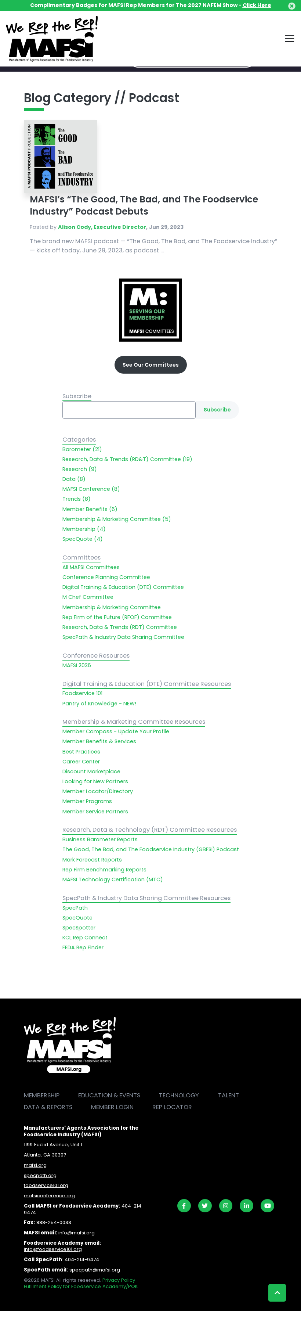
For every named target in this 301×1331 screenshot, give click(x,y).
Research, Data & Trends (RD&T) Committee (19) (127, 459)
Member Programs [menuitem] (87, 801)
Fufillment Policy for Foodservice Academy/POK (81, 1286)
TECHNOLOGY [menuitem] (179, 1095)
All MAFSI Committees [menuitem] (91, 567)
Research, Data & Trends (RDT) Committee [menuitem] (119, 627)
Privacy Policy (118, 1280)
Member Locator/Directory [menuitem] (97, 791)
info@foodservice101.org (53, 1249)
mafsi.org (35, 1165)
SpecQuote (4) (82, 539)
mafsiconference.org (49, 1195)
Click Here (257, 5)
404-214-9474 (82, 1259)
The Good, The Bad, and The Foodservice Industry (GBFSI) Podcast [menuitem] (150, 849)
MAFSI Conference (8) (91, 489)
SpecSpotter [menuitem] (78, 927)
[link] (184, 1206)
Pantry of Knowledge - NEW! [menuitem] (99, 703)
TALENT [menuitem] (228, 1095)
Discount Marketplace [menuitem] (91, 771)
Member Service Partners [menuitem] (95, 811)
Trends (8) (76, 499)
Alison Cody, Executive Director (102, 227)
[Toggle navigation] (289, 38)
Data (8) (74, 479)
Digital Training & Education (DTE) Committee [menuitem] (123, 587)
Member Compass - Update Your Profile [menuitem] (115, 731)
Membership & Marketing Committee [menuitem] (111, 607)
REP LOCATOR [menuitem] (172, 1107)
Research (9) (79, 469)
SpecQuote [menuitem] (77, 917)
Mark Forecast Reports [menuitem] (92, 859)
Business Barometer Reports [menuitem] (100, 839)
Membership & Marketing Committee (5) (116, 519)
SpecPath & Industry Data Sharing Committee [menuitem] (123, 637)
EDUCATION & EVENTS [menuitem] (109, 1095)
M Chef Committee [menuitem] (87, 597)
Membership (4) (84, 529)
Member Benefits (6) (89, 509)
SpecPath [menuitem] (75, 907)
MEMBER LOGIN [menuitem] (112, 1107)
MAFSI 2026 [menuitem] (76, 665)
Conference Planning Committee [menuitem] (106, 577)
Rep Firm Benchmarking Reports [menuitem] (104, 869)
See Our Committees (151, 364)
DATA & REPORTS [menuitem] (48, 1107)
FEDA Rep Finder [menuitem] (83, 947)
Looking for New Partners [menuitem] (95, 781)
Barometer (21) (82, 449)
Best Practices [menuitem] (81, 751)
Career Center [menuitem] (81, 761)
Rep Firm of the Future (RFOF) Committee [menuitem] (117, 617)
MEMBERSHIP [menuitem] (41, 1095)
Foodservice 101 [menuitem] (82, 693)
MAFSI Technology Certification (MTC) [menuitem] (112, 879)
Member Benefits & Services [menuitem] (99, 741)
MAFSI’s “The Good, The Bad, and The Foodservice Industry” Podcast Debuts (144, 205)
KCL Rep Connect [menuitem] (85, 937)
